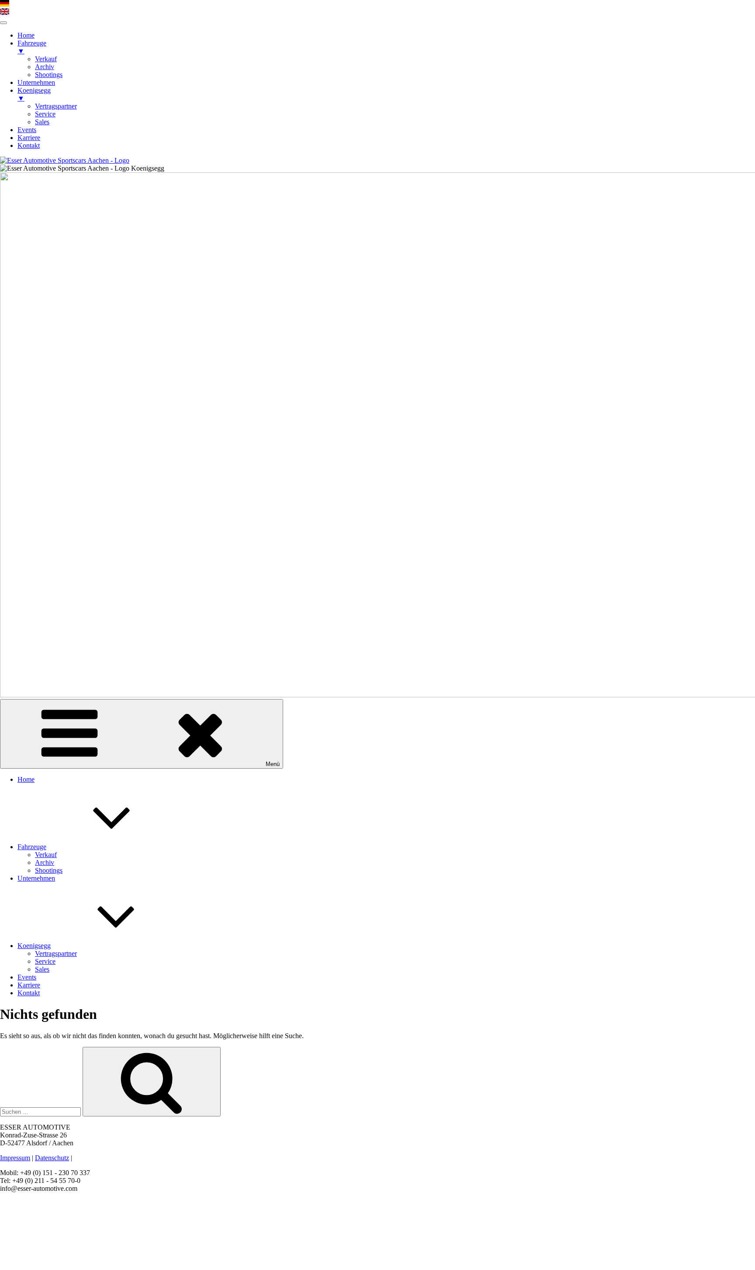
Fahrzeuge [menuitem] (31, 47)
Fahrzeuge (31, 846)
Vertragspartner (56, 953)
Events (26, 977)
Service (45, 961)
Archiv (44, 862)
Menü (273, 764)
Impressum (15, 1158)
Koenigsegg (34, 945)
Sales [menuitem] (42, 122)
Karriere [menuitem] (28, 137)
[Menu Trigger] (3, 22)
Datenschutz (52, 1158)
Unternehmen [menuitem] (36, 82)
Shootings (48, 870)
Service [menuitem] (45, 114)
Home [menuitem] (26, 35)
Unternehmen (36, 878)
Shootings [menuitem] (48, 74)
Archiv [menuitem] (44, 66)
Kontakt (28, 993)
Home (26, 779)
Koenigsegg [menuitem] (34, 94)
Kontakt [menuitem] (28, 145)
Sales (42, 969)
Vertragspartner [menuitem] (56, 106)
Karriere (28, 985)
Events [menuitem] (26, 129)
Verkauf (46, 854)
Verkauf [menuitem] (46, 59)
